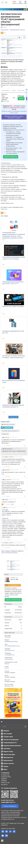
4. (2, 470)
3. (2, 457)
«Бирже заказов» (19, 130)
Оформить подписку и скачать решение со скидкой (14, 116)
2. (2, 449)
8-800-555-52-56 (7, 800)
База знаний (8, 733)
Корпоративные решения (12, 745)
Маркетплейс (8, 751)
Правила (4, 779)
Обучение (7, 748)
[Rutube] (6, 836)
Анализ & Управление (11, 739)
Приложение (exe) (10, 650)
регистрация (5, 552)
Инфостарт (4, 209)
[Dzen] (14, 831)
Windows (7, 663)
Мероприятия (8, 757)
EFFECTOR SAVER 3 (8, 523)
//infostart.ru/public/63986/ (13, 165)
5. (2, 479)
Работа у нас (5, 782)
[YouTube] (2, 836)
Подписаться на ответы (8, 424)
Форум (6, 766)
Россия (7, 668)
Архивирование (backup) (11, 641)
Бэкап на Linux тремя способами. (13, 306)
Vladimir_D (7, 457)
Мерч (5, 769)
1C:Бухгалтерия (9, 659)
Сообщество (5, 775)
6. (2, 499)
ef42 (6, 507)
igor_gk (6, 479)
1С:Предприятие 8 (9, 655)
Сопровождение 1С (10, 742)
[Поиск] (6, 2)
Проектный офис (9, 754)
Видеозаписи (8, 760)
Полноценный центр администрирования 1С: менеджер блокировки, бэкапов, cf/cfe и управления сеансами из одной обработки (13, 236)
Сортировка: (10, 430)
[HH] (10, 831)
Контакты (4, 784)
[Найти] (25, 726)
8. (2, 507)
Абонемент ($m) (9, 686)
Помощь (4, 780)
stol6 (5, 470)
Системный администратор (12, 646)
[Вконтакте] (6, 831)
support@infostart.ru (8, 802)
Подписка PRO (6, 777)
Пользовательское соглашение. (10, 817)
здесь (12, 203)
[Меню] (2, 2)
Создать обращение (10, 806)
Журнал (6, 730)
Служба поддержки (10, 788)
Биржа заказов (9, 763)
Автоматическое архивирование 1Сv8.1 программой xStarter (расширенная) (12, 19)
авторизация (13, 552)
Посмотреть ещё (13, 417)
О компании (5, 773)
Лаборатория (8, 736)
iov (5, 437)
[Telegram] (2, 831)
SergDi (6, 499)
